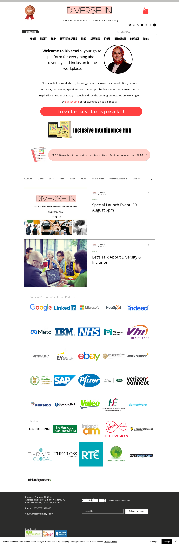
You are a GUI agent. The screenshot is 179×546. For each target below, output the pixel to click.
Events (40, 178)
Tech (62, 178)
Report (72, 178)
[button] (146, 10)
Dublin (52, 178)
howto (83, 178)
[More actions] (149, 193)
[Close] (175, 541)
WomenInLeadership (118, 178)
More (135, 178)
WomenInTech (98, 178)
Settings (153, 541)
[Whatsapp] (154, 25)
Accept (167, 541)
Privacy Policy (110, 541)
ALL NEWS (28, 178)
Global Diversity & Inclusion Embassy (91, 20)
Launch (95, 251)
